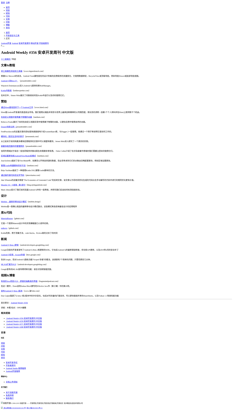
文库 (8, 19)
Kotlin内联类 (6, 91)
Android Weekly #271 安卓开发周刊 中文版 (24, 324)
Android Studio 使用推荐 (16, 368)
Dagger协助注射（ (8, 127)
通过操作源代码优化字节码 (12, 175)
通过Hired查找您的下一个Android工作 (17, 107)
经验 (8, 13)
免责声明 (10, 395)
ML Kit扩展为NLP (8, 264)
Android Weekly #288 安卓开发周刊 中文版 (24, 327)
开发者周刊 (44, 43)
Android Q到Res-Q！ (9, 81)
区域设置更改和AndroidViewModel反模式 (18, 156)
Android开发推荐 (13, 371)
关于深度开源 (11, 392)
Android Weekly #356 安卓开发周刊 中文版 (24, 318)
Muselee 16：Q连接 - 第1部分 (13, 185)
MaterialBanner (7, 218)
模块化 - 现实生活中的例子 (12, 136)
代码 (8, 16)
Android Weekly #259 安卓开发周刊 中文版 (24, 321)
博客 (8, 25)
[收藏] (3, 46)
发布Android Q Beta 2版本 (12, 291)
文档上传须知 (11, 382)
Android (15, 43)
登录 (3, 3)
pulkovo (4, 228)
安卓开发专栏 (11, 363)
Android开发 (6, 43)
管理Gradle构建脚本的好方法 (13, 166)
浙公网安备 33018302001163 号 (14, 408)
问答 (8, 22)
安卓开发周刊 (24, 43)
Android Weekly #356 (19, 303)
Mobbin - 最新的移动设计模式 (14, 202)
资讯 (8, 28)
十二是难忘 (6, 59)
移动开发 (35, 43)
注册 (8, 3)
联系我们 (10, 398)
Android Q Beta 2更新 (10, 245)
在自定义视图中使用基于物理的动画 (16, 117)
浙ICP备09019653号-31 (34, 408)
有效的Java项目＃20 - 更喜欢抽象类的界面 (19, 281)
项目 (8, 10)
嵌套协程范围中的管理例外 (12, 146)
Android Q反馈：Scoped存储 (13, 255)
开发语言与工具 (12, 36)
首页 (8, 7)
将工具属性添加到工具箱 (11, 71)
